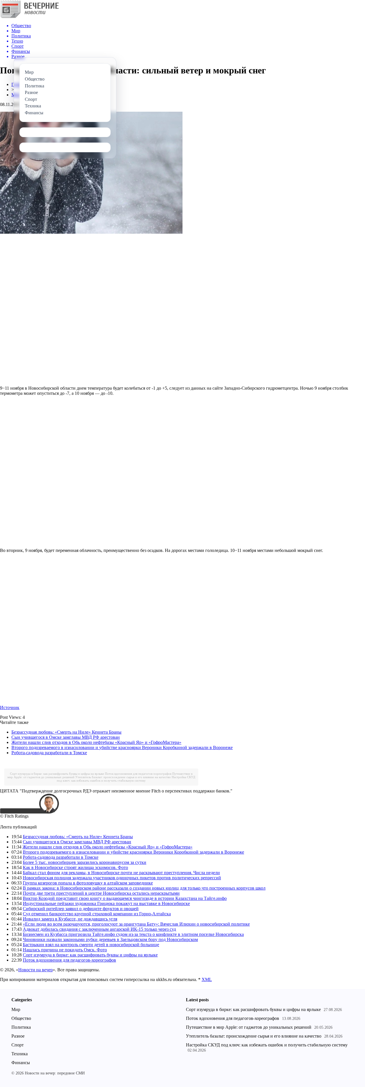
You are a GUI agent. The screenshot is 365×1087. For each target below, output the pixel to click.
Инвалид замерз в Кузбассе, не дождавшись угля (70, 918)
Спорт (17, 1044)
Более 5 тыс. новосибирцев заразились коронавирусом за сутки (84, 862)
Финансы (20, 1062)
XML (207, 979)
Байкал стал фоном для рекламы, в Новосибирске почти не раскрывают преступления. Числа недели (121, 872)
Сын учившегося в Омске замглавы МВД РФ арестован (65, 737)
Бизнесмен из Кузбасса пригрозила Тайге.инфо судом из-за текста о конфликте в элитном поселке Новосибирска (133, 934)
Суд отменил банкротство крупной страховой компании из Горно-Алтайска (97, 913)
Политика (21, 1027)
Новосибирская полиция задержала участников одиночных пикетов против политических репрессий (122, 877)
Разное (18, 1036)
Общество (21, 1018)
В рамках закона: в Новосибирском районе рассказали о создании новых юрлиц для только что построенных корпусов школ (144, 888)
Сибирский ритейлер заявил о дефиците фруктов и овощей (81, 908)
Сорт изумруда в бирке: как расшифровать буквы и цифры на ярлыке (57, 773)
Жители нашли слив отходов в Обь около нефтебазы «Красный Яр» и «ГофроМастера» (96, 742)
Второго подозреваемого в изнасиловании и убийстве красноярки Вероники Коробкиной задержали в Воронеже (122, 747)
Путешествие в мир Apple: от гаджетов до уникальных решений (248, 1027)
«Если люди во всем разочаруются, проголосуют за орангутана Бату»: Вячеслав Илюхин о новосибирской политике (136, 924)
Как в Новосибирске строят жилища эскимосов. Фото (75, 867)
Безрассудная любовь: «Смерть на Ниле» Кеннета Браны (66, 732)
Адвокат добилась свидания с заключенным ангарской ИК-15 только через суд (99, 929)
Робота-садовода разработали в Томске (49, 752)
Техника (19, 1053)
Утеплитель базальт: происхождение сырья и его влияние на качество (123, 777)
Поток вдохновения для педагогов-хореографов (138, 773)
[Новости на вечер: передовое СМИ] (29, 17)
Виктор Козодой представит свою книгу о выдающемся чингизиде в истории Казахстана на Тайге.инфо (125, 898)
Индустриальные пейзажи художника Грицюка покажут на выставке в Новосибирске (106, 903)
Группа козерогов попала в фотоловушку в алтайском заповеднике (88, 882)
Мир (15, 1009)
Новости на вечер (35, 969)
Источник (9, 707)
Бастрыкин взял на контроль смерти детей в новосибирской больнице (91, 944)
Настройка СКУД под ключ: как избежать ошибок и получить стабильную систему (126, 778)
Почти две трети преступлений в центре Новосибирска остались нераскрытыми (101, 893)
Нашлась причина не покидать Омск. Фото (65, 949)
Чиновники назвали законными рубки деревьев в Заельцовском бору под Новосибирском (110, 939)
